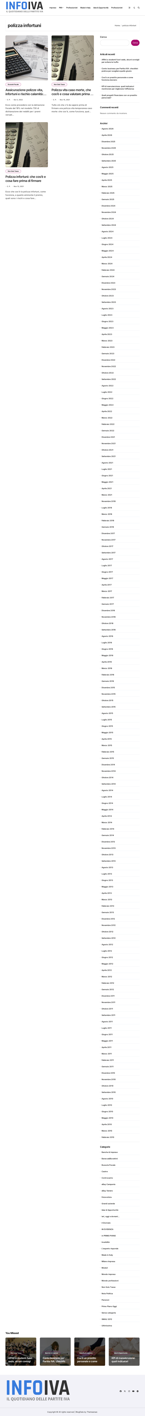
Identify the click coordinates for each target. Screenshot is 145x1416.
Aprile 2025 (107, 180)
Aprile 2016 (107, 662)
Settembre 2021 (109, 456)
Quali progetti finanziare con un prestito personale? (119, 96)
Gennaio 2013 (108, 912)
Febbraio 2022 (108, 424)
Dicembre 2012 (108, 919)
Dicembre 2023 (108, 283)
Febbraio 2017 (108, 597)
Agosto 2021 (107, 463)
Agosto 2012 (107, 944)
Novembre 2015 (109, 694)
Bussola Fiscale (13, 84)
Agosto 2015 (107, 713)
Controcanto (107, 1178)
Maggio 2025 (108, 174)
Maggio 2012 (107, 964)
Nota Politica (107, 1293)
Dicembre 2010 (108, 1073)
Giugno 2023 (107, 321)
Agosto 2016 (107, 636)
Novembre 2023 (109, 289)
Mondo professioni (110, 1281)
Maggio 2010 (107, 1118)
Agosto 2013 (107, 867)
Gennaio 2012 (108, 989)
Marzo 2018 (107, 514)
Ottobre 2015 (107, 700)
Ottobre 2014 (107, 777)
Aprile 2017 (107, 585)
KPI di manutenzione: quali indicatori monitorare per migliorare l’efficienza (118, 87)
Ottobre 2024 (108, 218)
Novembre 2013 (109, 848)
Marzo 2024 (107, 263)
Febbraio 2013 (108, 906)
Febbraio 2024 (108, 270)
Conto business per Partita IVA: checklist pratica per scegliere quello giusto (120, 69)
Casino (105, 1171)
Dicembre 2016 (108, 610)
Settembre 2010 (109, 1092)
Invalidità (106, 1242)
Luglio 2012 (107, 951)
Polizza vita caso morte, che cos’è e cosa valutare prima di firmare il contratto (72, 94)
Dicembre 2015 (108, 687)
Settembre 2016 (109, 630)
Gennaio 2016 (108, 681)
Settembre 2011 (108, 1015)
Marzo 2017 (107, 591)
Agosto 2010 (107, 1099)
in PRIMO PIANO (109, 1236)
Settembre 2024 (109, 225)
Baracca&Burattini (110, 1158)
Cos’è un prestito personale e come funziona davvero (117, 78)
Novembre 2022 (109, 366)
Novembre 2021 (109, 443)
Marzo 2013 (107, 899)
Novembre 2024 (109, 212)
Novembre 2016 (109, 617)
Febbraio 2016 (108, 675)
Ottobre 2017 (107, 546)
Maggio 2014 (107, 809)
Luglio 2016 (107, 642)
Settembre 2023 (109, 302)
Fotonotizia (107, 1197)
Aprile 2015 (107, 739)
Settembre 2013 (109, 861)
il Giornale (106, 1223)
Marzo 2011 (107, 1054)
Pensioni (105, 1300)
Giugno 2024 (107, 244)
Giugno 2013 (107, 880)
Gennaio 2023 (108, 353)
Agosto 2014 (107, 790)
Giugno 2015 (107, 726)
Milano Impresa (108, 1261)
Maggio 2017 (107, 578)
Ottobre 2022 (108, 373)
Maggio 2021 (107, 482)
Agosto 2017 (107, 559)
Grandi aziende (108, 1203)
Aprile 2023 (107, 334)
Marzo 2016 (107, 668)
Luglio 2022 (107, 392)
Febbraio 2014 (108, 829)
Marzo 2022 (107, 418)
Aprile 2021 (107, 488)
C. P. (8, 100)
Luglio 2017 (107, 565)
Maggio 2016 (107, 655)
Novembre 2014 (109, 771)
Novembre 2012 (109, 925)
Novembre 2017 (109, 540)
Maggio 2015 (107, 732)
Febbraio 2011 (108, 1060)
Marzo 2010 (107, 1131)
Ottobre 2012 (107, 932)
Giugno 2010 (107, 1111)
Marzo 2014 (107, 822)
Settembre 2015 (109, 707)
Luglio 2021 (107, 469)
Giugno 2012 (107, 957)
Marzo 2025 (107, 186)
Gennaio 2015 (108, 758)
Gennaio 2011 (108, 1066)
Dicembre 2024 (108, 206)
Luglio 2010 (107, 1105)
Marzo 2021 (107, 495)
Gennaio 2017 (108, 604)
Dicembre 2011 (108, 996)
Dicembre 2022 (108, 360)
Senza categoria (109, 1313)
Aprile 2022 (107, 411)
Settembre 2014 (109, 784)
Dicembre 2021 (108, 437)
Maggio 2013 (107, 887)
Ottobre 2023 (108, 296)
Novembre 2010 (109, 1079)
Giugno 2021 (107, 475)
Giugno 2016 (107, 649)
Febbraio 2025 (108, 193)
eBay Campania (108, 1184)
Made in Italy (85, 8)
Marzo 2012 (107, 976)
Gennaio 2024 (108, 276)
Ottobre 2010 (107, 1086)
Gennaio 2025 (108, 199)
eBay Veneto (107, 1191)
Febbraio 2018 (108, 520)
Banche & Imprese (110, 1152)
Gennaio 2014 (108, 835)
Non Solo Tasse (59, 84)
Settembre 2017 (109, 553)
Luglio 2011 (107, 1028)
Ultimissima (107, 1325)
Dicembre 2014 (108, 765)
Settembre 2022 (109, 379)
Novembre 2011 (108, 1002)
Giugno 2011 (107, 1034)
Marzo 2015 (107, 745)
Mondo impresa (109, 1274)
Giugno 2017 (107, 572)
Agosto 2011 (107, 1021)
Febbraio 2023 (108, 347)
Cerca (103, 37)
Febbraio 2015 (108, 752)
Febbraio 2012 (108, 983)
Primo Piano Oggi (109, 1306)
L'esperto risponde (110, 1248)
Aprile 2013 (107, 893)
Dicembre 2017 (108, 533)
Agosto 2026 (107, 129)
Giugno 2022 (107, 398)
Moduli (105, 1268)
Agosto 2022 (107, 386)
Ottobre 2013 (107, 854)
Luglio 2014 (107, 797)
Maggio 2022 (108, 405)
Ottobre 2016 (107, 623)
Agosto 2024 (108, 231)
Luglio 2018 (107, 508)
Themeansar (92, 1412)
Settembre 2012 (109, 938)
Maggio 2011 (107, 1041)
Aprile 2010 (107, 1124)
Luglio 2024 (107, 238)
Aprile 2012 (107, 970)
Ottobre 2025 (108, 154)
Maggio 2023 (108, 328)
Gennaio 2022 (108, 430)
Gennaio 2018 (108, 527)
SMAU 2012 (107, 1319)
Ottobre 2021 (107, 450)
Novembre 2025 (109, 148)
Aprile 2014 (107, 816)
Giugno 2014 (107, 803)
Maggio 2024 (108, 251)
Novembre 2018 (109, 501)
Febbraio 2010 (108, 1137)
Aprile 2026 (107, 135)
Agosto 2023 (107, 308)
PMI (60, 8)
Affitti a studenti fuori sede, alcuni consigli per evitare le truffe (120, 60)
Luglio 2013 (107, 874)
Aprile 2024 (107, 257)
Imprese (53, 8)
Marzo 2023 (107, 341)
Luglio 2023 (107, 315)
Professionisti (71, 8)
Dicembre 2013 (108, 842)
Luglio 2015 (107, 720)
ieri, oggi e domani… (111, 1216)
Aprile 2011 (106, 1047)
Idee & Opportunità (100, 8)
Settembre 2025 (109, 161)
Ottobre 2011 (107, 1009)
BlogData (80, 1412)
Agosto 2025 (107, 167)
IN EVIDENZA (107, 1229)
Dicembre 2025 (108, 141)
